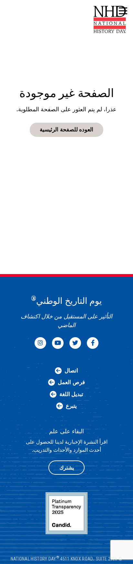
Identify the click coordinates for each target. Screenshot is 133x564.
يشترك (66, 468)
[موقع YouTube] (58, 343)
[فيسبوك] (92, 343)
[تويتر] (75, 343)
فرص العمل (71, 382)
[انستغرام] (40, 343)
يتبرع (71, 406)
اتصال (71, 370)
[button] (122, 11)
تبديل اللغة (71, 394)
